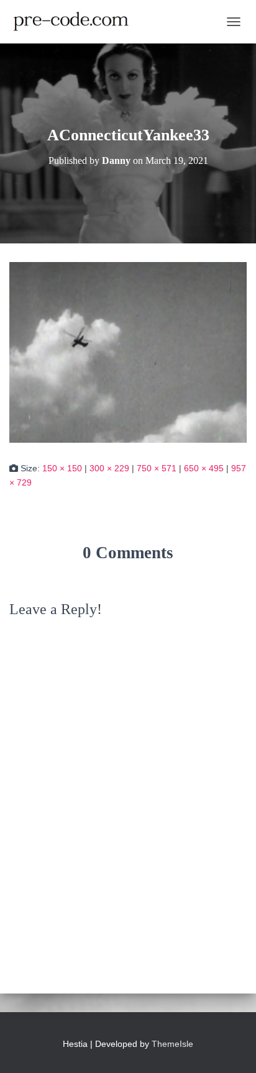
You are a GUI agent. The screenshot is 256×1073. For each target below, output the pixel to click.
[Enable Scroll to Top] (231, 1048)
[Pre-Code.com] (75, 21)
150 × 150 (62, 468)
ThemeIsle (172, 1044)
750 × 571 (156, 468)
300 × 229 (109, 468)
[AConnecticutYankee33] (128, 351)
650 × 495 (204, 468)
